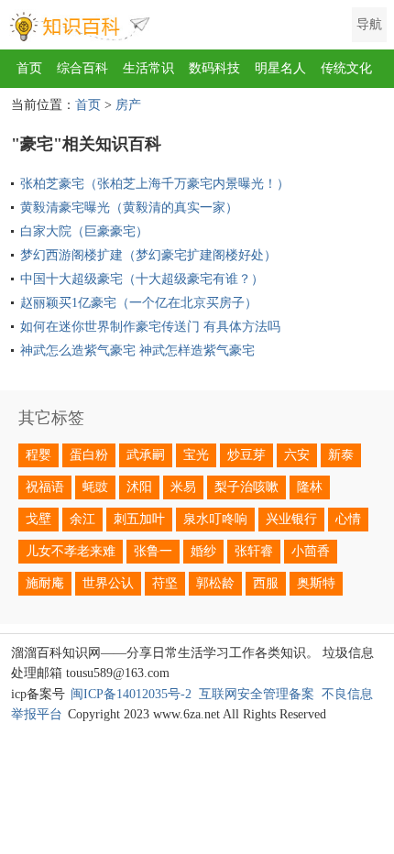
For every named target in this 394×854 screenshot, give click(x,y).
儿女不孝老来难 (70, 551)
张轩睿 (254, 551)
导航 (369, 24)
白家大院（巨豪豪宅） (84, 231)
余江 (82, 519)
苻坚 (165, 583)
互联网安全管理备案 (256, 694)
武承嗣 (145, 455)
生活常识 (148, 68)
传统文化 (346, 68)
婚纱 (203, 551)
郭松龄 (215, 583)
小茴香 (310, 551)
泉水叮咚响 (215, 519)
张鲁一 (153, 551)
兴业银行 (291, 519)
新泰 (341, 455)
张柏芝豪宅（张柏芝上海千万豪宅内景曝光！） (155, 184)
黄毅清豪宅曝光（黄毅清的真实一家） (129, 207)
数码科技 (214, 68)
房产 (128, 105)
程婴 (38, 455)
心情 (348, 519)
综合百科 (82, 68)
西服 (266, 583)
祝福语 (45, 487)
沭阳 (139, 487)
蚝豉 (95, 487)
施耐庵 (45, 583)
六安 (297, 455)
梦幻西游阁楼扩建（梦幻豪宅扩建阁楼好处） (148, 255)
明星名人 (280, 68)
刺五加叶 (139, 519)
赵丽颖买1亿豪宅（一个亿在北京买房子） (138, 303)
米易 (183, 487)
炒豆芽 (246, 455)
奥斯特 (316, 583)
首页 (29, 68)
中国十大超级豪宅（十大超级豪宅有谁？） (142, 279)
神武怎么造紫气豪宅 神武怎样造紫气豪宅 (137, 350)
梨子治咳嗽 (246, 487)
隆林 (310, 487)
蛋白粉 (89, 455)
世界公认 (108, 583)
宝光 (196, 455)
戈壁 (38, 519)
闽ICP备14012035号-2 (131, 694)
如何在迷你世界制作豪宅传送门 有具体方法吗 (150, 327)
